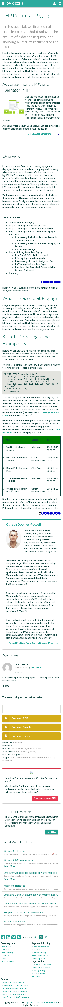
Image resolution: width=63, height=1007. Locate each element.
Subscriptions (38, 958)
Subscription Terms (41, 967)
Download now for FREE (45, 798)
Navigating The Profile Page (15, 985)
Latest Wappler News (17, 842)
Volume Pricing (39, 952)
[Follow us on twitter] (13, 937)
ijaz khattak (36, 667)
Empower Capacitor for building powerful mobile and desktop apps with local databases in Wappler (31, 872)
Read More (9, 866)
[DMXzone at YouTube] (8, 937)
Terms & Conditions (41, 964)
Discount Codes (40, 955)
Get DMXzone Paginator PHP (42, 134)
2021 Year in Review (14, 921)
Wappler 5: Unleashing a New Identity (23, 912)
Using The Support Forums (14, 991)
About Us (6, 946)
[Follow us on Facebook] (3, 937)
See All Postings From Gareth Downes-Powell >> (33, 643)
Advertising (7, 952)
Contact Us (7, 949)
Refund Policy (38, 973)
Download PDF (20, 718)
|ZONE (9, 3)
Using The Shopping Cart (14, 982)
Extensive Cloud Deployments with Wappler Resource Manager (31, 894)
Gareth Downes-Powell (23, 524)
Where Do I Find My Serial (14, 994)
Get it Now (52, 832)
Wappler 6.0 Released (15, 851)
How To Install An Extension (15, 997)
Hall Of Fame (8, 961)
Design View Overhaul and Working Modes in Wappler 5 (31, 903)
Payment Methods (41, 946)
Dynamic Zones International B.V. (41, 1002)
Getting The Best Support (14, 988)
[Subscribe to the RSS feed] (19, 937)
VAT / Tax (37, 949)
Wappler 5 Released (14, 885)
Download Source (21, 736)
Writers (5, 958)
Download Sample (21, 727)
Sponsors (6, 955)
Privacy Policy (38, 970)
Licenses (36, 976)
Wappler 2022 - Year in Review (19, 860)
